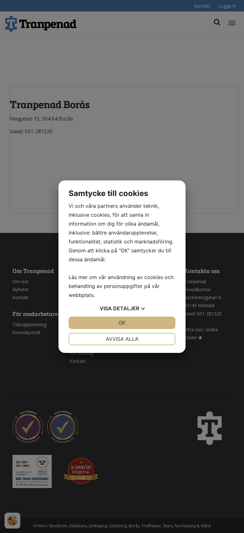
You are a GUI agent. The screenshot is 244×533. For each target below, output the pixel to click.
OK (122, 322)
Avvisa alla (122, 339)
